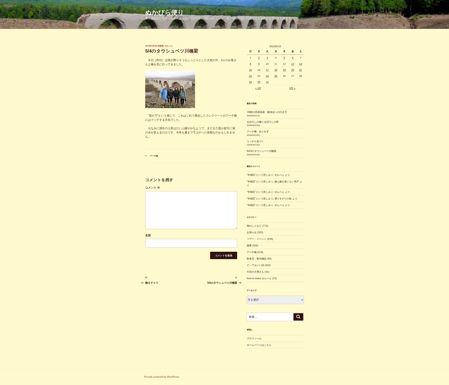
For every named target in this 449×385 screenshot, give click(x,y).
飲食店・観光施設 (256, 258)
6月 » (292, 88)
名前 (148, 235)
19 (284, 69)
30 (258, 82)
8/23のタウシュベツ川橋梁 (261, 151)
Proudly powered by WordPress (161, 376)
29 (250, 82)
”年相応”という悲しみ (259, 174)
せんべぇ (169, 46)
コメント (152, 187)
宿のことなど (254, 225)
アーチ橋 (154, 156)
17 (267, 69)
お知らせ (252, 232)
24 (267, 76)
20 (292, 69)
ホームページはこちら (259, 345)
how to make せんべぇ (259, 278)
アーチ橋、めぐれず (258, 131)
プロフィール (254, 338)
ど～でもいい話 (255, 265)
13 (292, 63)
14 (300, 63)
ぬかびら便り (164, 12)
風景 (249, 245)
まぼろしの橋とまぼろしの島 (263, 121)
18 (275, 69)
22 (250, 76)
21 (300, 69)
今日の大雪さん (255, 271)
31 (267, 82)
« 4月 (258, 88)
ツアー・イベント (256, 239)
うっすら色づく (255, 141)
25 (275, 76)
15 (250, 69)
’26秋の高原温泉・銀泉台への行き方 (267, 112)
